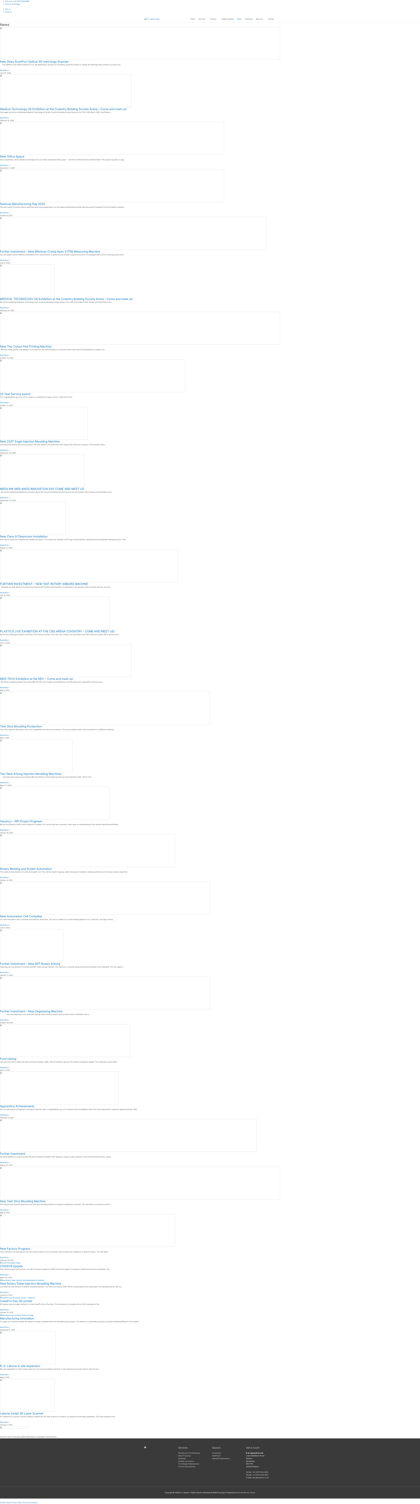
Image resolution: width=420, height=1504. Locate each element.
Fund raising (8, 1058)
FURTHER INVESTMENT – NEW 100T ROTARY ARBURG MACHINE (44, 584)
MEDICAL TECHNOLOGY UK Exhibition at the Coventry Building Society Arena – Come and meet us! (66, 299)
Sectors (213, 19)
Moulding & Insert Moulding (189, 1453)
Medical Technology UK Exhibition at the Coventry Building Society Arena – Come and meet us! (63, 109)
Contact (271, 19)
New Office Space (12, 156)
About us (259, 19)
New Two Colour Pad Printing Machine (26, 346)
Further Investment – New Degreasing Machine (31, 1011)
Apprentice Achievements (17, 1106)
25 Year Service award (15, 394)
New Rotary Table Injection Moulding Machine (30, 1283)
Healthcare (216, 1456)
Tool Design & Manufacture (188, 1464)
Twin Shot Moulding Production (21, 726)
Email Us (8, 12)
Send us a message (12, 4)
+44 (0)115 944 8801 (260, 1475)
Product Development (186, 1467)
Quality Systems (227, 19)
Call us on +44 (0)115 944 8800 (17, 1)
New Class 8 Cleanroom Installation (24, 536)
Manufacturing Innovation (17, 1318)
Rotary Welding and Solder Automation (26, 869)
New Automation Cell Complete (21, 916)
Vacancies (249, 19)
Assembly (182, 1458)
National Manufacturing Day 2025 (22, 204)
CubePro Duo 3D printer (16, 1301)
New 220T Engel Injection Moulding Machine (30, 441)
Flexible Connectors (186, 1461)
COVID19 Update (11, 1266)
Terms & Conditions (30, 1502)
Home (193, 19)
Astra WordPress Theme (245, 1493)
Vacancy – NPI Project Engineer (21, 821)
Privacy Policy (16, 1502)
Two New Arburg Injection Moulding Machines (31, 774)
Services (201, 19)
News (239, 19)
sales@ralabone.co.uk (260, 1478)
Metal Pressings (184, 1456)
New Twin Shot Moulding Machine (22, 1201)
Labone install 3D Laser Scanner (22, 1413)
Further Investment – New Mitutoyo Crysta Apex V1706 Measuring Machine (50, 251)
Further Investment (12, 1153)
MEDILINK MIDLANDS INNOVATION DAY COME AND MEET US (42, 489)
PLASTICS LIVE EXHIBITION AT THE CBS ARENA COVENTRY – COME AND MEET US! (57, 631)
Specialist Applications (221, 1458)
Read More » (5, 70)
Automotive (216, 1453)
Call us (7, 9)
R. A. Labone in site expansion (20, 1366)
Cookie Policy (5, 1502)
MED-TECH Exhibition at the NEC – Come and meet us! (36, 678)
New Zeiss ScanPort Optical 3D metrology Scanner (34, 61)
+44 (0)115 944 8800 (260, 1472)
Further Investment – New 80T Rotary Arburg (30, 963)
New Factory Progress (15, 1248)
